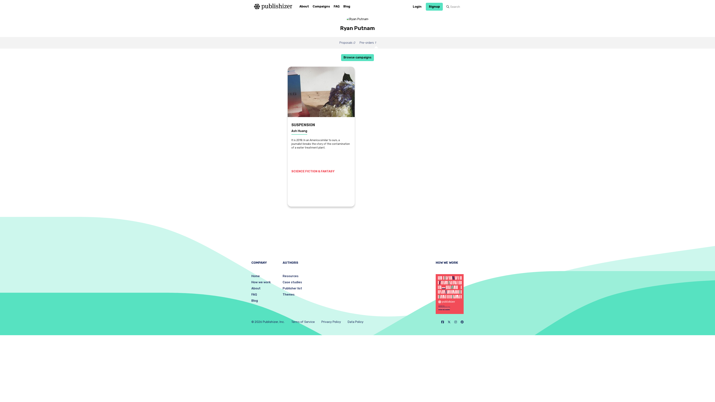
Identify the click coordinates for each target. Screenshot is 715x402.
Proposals (347, 42)
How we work (261, 282)
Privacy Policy (331, 322)
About (304, 6)
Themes (289, 294)
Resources (290, 276)
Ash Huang (299, 131)
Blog (346, 6)
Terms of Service (303, 322)
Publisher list (292, 288)
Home (255, 276)
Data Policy (355, 322)
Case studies (292, 282)
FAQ (337, 6)
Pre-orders (368, 42)
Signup (434, 6)
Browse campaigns (357, 57)
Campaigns (321, 6)
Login (417, 6)
